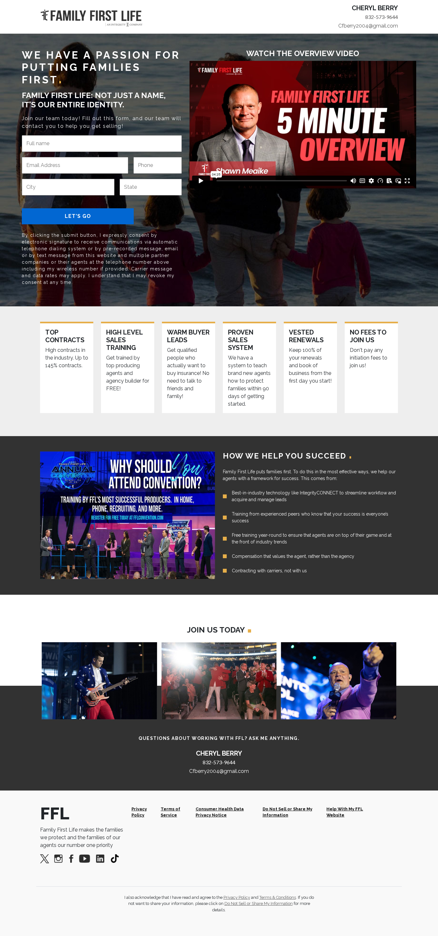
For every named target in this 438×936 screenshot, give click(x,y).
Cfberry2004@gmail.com (368, 26)
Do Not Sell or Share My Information (287, 812)
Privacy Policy (139, 812)
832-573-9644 (381, 17)
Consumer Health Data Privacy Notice (220, 812)
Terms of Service (170, 812)
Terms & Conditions (277, 897)
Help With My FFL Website (344, 812)
